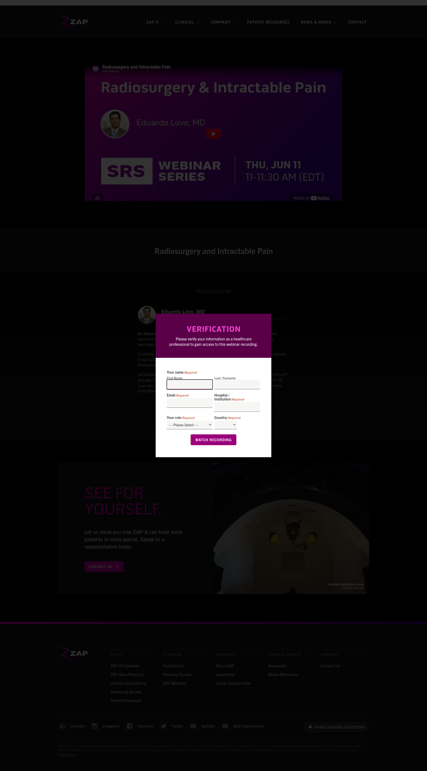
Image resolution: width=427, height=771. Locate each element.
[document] (213, 385)
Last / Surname (225, 378)
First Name (175, 378)
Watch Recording (213, 439)
